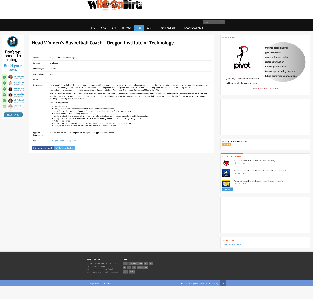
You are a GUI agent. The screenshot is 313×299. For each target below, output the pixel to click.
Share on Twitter (66, 148)
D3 (151, 263)
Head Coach (142, 268)
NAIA (132, 272)
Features (126, 28)
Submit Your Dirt (168, 28)
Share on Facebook (43, 148)
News (103, 28)
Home (92, 28)
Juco (125, 272)
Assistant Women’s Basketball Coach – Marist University (254, 160)
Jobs (139, 28)
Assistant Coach (135, 263)
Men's (226, 144)
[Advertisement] (206, 15)
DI (124, 268)
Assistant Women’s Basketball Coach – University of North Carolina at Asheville (262, 170)
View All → (228, 189)
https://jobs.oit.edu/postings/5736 (63, 140)
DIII (134, 268)
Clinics (150, 28)
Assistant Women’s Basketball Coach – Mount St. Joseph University (258, 181)
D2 (146, 263)
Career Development (193, 28)
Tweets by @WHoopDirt (232, 244)
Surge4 (193, 283)
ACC (125, 263)
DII (129, 268)
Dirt (114, 28)
